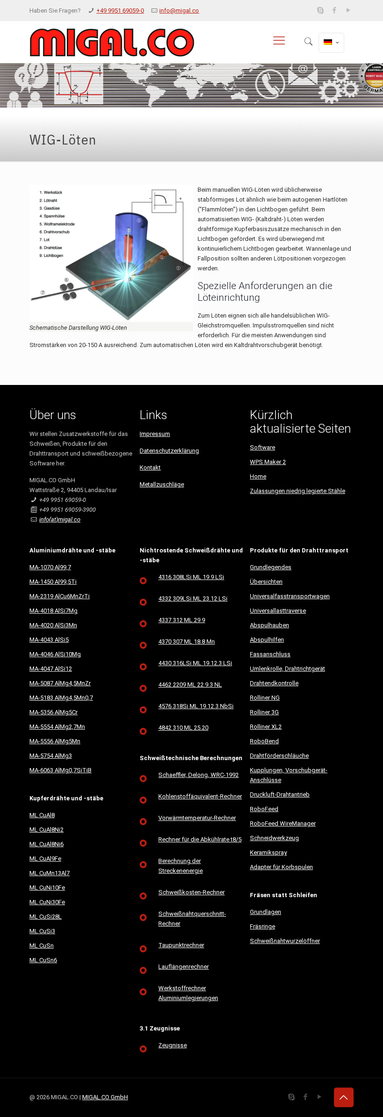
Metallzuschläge (162, 484)
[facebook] (335, 10)
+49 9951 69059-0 (120, 10)
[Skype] (321, 10)
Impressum (155, 433)
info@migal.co (179, 10)
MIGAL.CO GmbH (105, 1097)
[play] (349, 10)
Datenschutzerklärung (169, 450)
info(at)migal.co (59, 519)
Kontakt (150, 467)
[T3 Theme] (111, 42)
